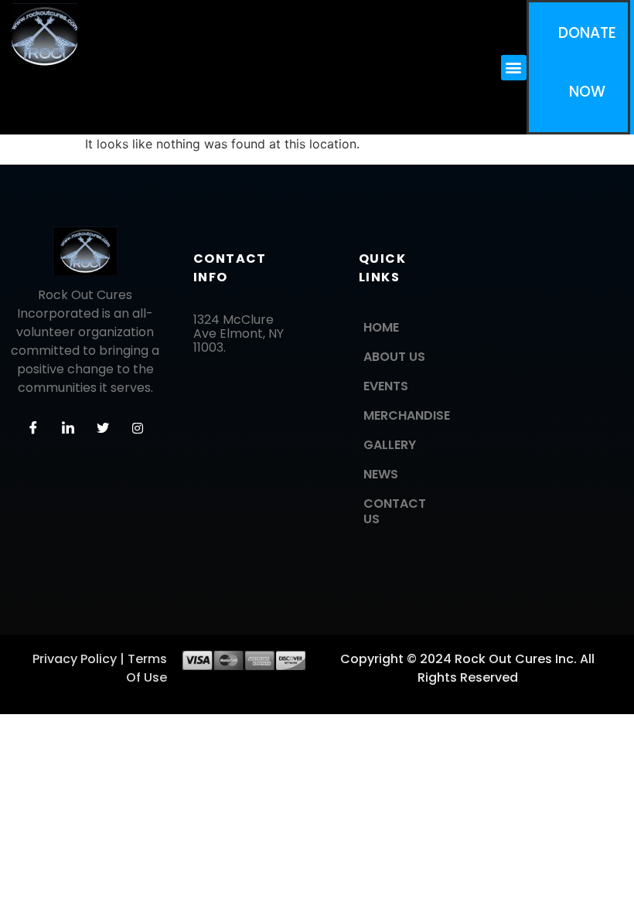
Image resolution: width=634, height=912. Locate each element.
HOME (381, 327)
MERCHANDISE (405, 415)
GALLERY (389, 445)
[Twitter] (102, 428)
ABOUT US (394, 357)
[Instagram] (137, 428)
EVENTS (385, 386)
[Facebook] (33, 428)
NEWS (380, 474)
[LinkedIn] (68, 428)
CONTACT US (394, 511)
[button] (514, 67)
